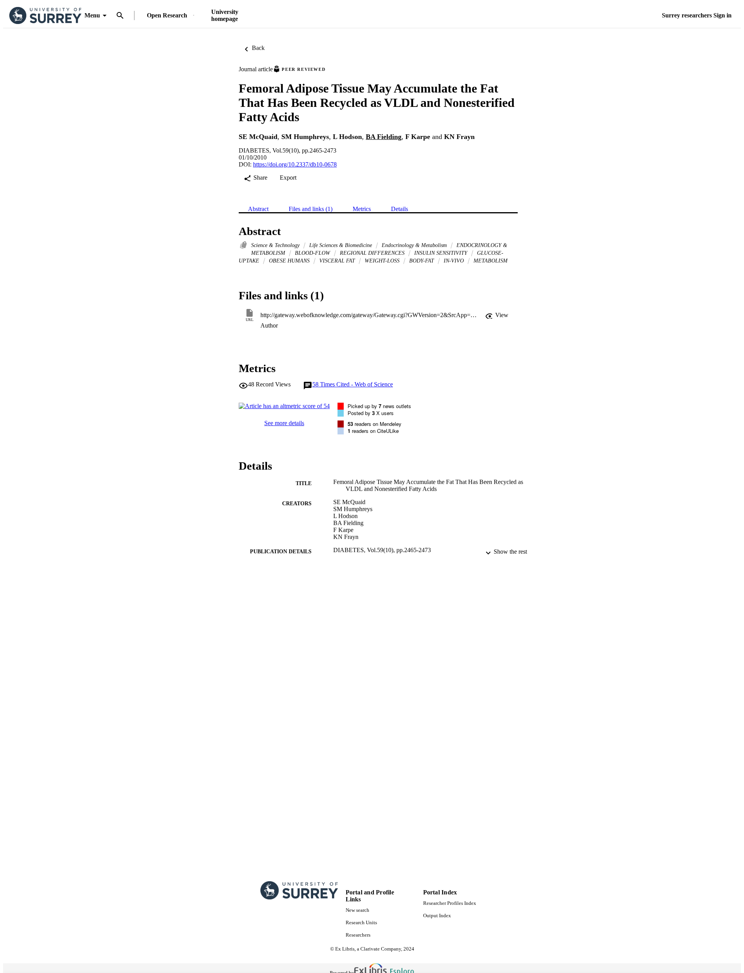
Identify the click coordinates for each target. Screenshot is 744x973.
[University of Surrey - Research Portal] (45, 15)
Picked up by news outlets (379, 406)
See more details (284, 423)
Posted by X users (371, 413)
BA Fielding (383, 137)
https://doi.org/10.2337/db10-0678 (295, 164)
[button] (497, 315)
